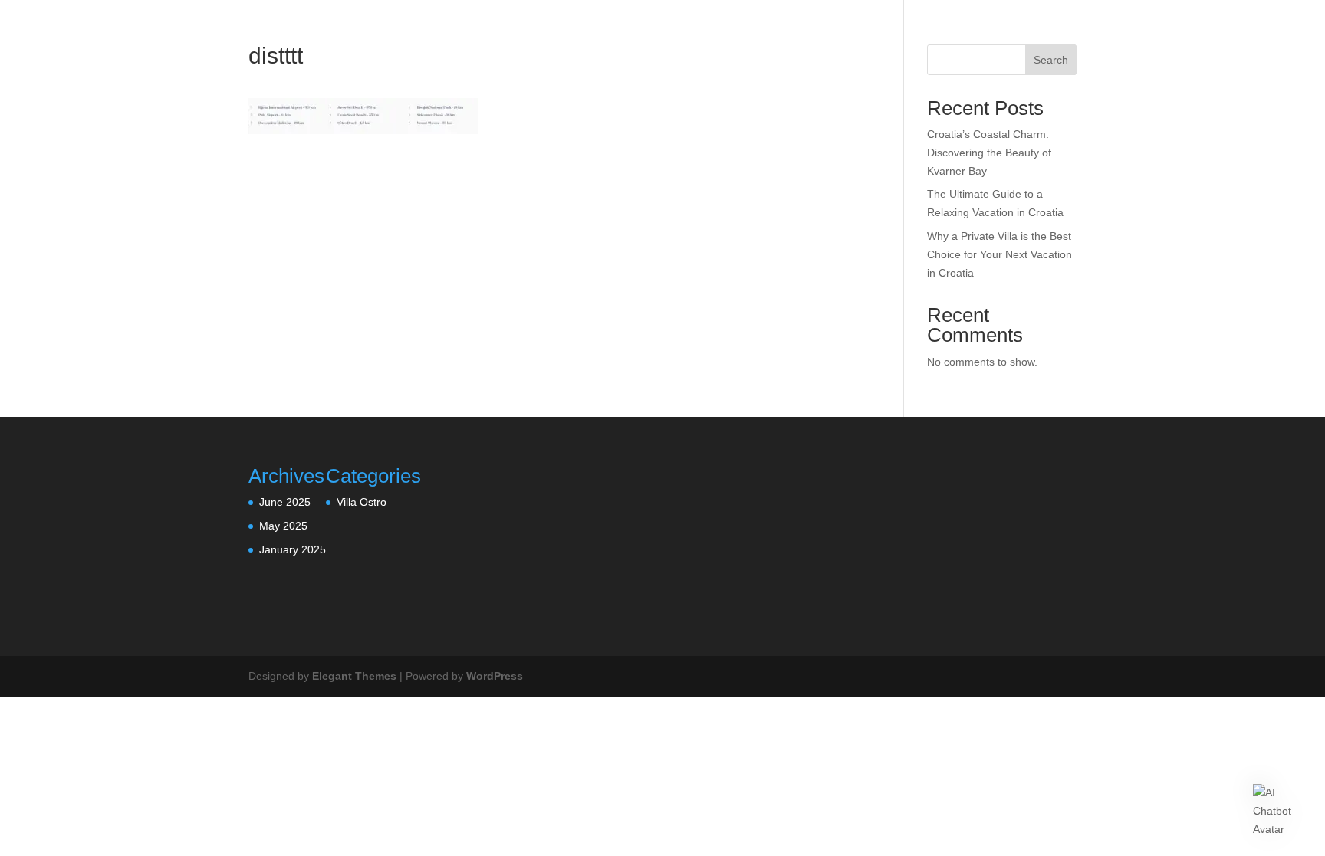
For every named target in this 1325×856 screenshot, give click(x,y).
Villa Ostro (361, 502)
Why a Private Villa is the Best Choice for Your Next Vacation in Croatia (999, 254)
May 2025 (283, 526)
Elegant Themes (354, 676)
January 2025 (292, 549)
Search (1051, 60)
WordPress (494, 676)
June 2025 (285, 502)
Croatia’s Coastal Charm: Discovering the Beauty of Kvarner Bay (989, 152)
